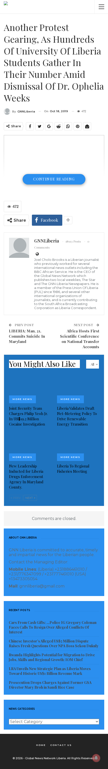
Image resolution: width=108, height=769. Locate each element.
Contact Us (61, 745)
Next (29, 498)
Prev (16, 498)
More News (22, 399)
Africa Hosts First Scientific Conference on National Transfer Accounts (79, 338)
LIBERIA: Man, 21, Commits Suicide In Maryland (27, 336)
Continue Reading (54, 179)
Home (41, 745)
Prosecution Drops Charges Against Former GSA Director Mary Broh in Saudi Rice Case (50, 685)
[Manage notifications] (96, 758)
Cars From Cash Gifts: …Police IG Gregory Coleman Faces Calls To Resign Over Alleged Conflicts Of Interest (52, 627)
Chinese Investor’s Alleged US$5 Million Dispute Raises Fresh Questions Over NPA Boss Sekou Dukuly (53, 643)
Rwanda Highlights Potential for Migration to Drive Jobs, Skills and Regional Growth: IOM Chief (52, 657)
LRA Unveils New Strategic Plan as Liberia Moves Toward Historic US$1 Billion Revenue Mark (50, 671)
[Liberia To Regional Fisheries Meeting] (78, 446)
